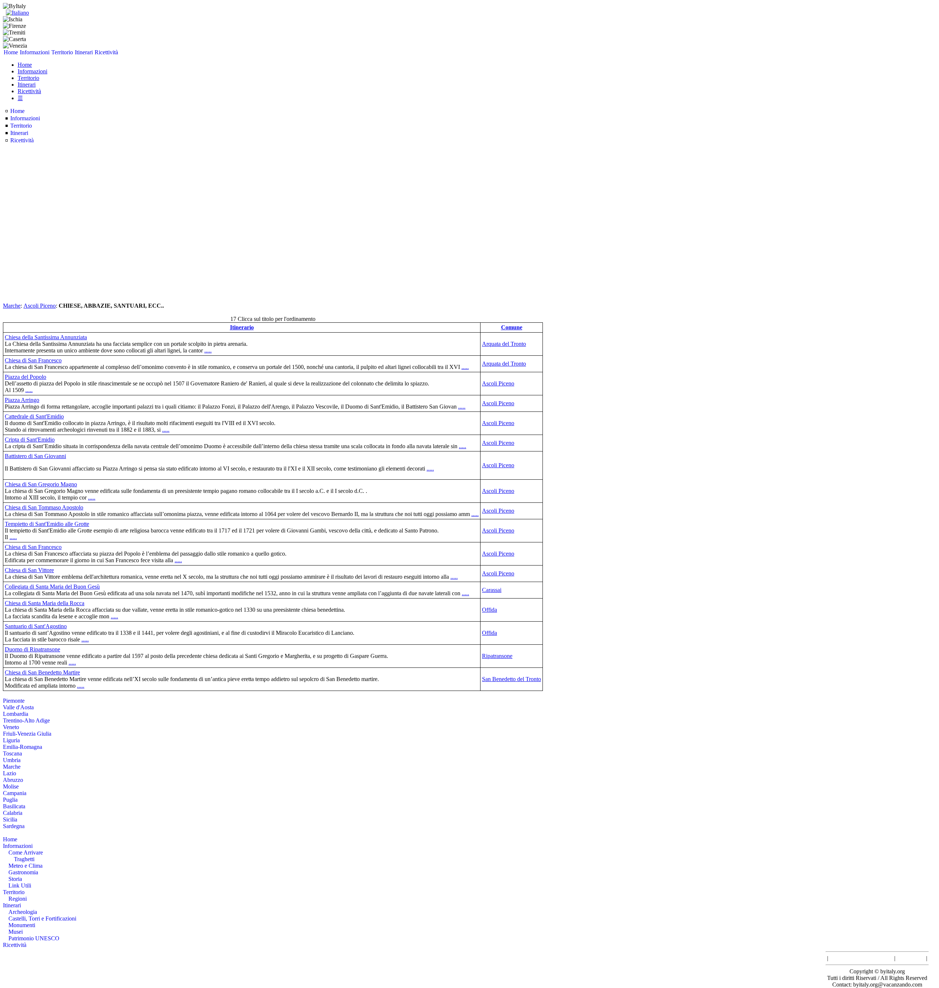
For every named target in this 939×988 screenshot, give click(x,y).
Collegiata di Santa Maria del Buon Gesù (52, 586)
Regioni (17, 899)
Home (11, 52)
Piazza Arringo (22, 400)
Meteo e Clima (25, 866)
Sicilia (10, 819)
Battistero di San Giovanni (35, 456)
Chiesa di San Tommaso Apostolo (44, 507)
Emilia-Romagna (22, 747)
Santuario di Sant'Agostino (36, 626)
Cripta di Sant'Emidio (30, 439)
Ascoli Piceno (39, 306)
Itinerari (84, 52)
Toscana (12, 753)
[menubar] (61, 52)
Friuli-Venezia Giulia (27, 734)
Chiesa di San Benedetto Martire (42, 672)
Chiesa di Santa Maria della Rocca (44, 603)
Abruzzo (13, 780)
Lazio (9, 773)
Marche (12, 306)
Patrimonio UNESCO (33, 938)
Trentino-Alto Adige (26, 720)
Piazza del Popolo (25, 377)
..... (208, 350)
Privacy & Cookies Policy (861, 958)
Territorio (62, 52)
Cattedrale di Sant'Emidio (34, 416)
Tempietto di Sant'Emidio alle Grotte (47, 524)
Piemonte (14, 701)
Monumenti (21, 925)
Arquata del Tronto (504, 344)
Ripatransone (497, 656)
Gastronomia (23, 872)
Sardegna (14, 826)
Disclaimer (910, 958)
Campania (14, 793)
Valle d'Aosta (18, 707)
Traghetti (24, 859)
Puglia (10, 800)
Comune (511, 327)
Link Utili (19, 885)
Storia (15, 879)
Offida (489, 610)
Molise (11, 786)
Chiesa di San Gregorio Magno (41, 484)
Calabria (12, 813)
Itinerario (242, 327)
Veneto (11, 727)
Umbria (12, 760)
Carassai (491, 590)
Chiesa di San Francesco (33, 360)
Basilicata (14, 806)
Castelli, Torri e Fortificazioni (42, 918)
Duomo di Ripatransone (32, 649)
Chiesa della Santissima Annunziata (46, 337)
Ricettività (106, 52)
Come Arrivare (25, 852)
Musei (15, 932)
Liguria (11, 740)
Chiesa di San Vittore (29, 570)
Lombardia (15, 714)
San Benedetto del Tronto (511, 679)
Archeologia (22, 912)
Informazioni (35, 52)
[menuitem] (11, 52)
